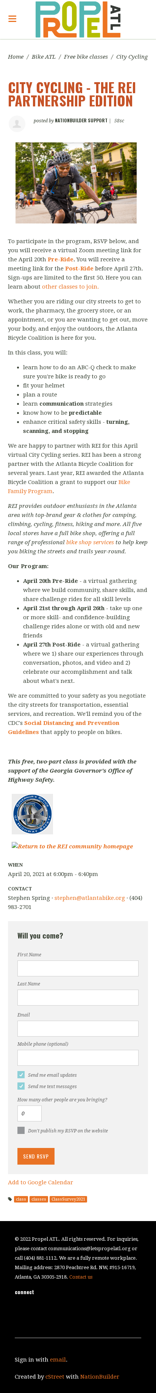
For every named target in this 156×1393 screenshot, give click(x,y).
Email (23, 1015)
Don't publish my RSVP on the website (68, 1131)
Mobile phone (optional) (42, 1044)
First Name (29, 954)
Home (15, 56)
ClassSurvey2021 (68, 1199)
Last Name (28, 984)
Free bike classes (86, 56)
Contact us (80, 1277)
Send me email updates (52, 1075)
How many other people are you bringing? (62, 1100)
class (21, 1199)
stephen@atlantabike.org (90, 898)
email (58, 1359)
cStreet (54, 1376)
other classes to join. (70, 286)
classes (38, 1199)
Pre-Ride (60, 259)
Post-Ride (79, 268)
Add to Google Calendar (40, 1182)
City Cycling (132, 56)
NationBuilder (99, 1376)
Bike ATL (44, 56)
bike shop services (90, 542)
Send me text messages (52, 1086)
